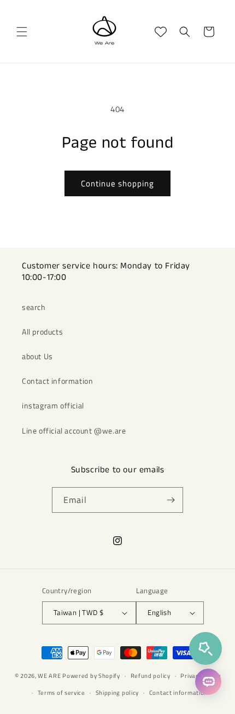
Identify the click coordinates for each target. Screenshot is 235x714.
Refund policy (151, 675)
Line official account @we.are (74, 430)
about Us (37, 356)
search (34, 307)
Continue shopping (117, 183)
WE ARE (49, 675)
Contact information (57, 381)
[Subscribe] (170, 500)
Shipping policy (117, 692)
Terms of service (61, 692)
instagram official (53, 405)
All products (42, 331)
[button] (22, 32)
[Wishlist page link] (161, 32)
